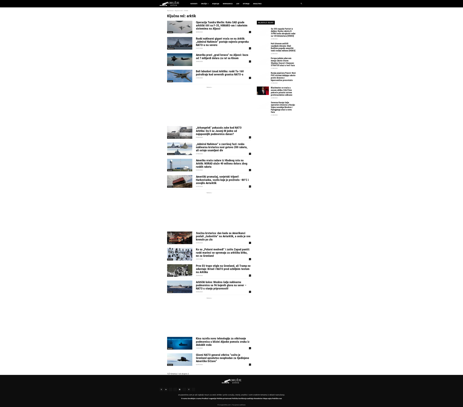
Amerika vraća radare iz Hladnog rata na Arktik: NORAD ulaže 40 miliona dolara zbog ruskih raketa (221, 163)
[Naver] (175, 389)
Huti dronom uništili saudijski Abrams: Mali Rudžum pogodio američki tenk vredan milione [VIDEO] (283, 47)
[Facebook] (189, 389)
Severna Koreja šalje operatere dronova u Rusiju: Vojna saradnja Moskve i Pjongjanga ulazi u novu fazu (283, 107)
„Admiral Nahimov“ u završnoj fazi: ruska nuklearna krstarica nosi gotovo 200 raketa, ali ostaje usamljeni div (222, 147)
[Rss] (170, 389)
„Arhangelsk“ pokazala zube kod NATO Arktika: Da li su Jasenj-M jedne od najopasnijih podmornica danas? (219, 131)
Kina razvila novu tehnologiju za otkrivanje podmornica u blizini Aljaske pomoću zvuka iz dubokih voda (222, 342)
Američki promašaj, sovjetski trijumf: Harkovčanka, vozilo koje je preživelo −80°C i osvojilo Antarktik (222, 180)
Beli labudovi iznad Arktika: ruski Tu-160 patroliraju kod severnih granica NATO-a (220, 73)
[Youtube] (184, 389)
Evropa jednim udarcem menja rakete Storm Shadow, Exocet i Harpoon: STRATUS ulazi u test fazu (283, 62)
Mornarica (171, 48)
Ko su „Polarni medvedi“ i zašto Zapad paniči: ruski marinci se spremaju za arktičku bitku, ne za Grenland (223, 252)
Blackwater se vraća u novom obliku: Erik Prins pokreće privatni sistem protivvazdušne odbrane (281, 91)
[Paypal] (193, 389)
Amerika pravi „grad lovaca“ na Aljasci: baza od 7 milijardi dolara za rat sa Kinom (222, 56)
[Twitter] (161, 389)
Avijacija (170, 65)
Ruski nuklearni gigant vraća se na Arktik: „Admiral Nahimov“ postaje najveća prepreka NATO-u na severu (222, 42)
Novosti (170, 32)
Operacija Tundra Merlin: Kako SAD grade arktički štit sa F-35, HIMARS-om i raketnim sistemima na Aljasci (221, 25)
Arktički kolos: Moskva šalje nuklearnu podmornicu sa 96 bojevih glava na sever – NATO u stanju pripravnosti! (221, 285)
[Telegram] (179, 389)
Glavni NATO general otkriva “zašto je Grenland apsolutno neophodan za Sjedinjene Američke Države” (222, 358)
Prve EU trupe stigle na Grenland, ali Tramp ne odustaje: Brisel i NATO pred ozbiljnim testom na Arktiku (223, 269)
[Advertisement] (209, 105)
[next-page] (170, 374)
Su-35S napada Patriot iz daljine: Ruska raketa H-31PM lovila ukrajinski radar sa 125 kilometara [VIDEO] (283, 32)
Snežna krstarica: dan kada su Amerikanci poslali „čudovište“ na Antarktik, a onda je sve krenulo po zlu (223, 236)
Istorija (170, 187)
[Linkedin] (166, 389)
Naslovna (170, 11)
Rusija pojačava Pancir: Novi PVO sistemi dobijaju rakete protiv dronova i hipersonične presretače (283, 76)
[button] (301, 4)
